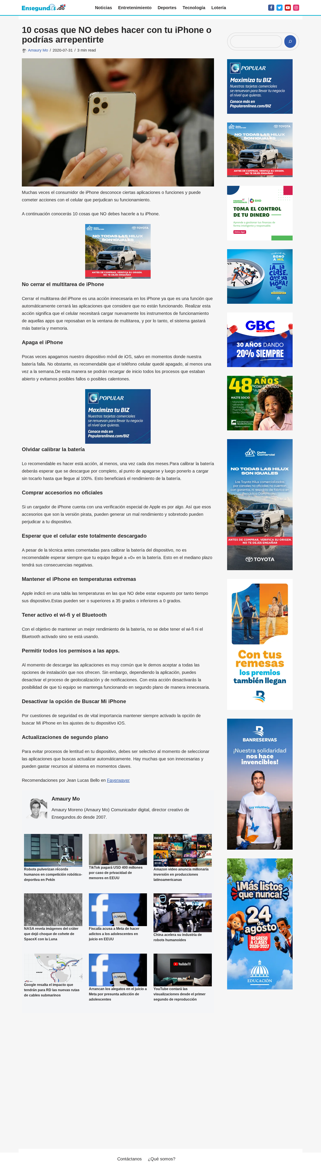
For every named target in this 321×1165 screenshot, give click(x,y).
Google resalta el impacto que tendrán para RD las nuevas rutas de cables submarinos (51, 990)
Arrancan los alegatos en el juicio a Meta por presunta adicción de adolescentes (118, 994)
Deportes (167, 7)
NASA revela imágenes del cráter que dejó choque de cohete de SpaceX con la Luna (51, 934)
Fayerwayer (118, 780)
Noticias (103, 7)
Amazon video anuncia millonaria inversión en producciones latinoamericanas (181, 874)
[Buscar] (290, 41)
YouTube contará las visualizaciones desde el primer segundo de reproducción (179, 994)
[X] (279, 8)
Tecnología (194, 7)
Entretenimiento (135, 7)
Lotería (218, 7)
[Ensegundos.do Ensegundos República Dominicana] (44, 7)
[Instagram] (296, 8)
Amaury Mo (38, 50)
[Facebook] (271, 8)
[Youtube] (288, 8)
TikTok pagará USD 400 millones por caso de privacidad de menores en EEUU (116, 872)
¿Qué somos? (161, 1158)
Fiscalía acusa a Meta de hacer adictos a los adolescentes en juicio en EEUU (114, 934)
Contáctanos (129, 1158)
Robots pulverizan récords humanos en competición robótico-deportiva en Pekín (53, 874)
